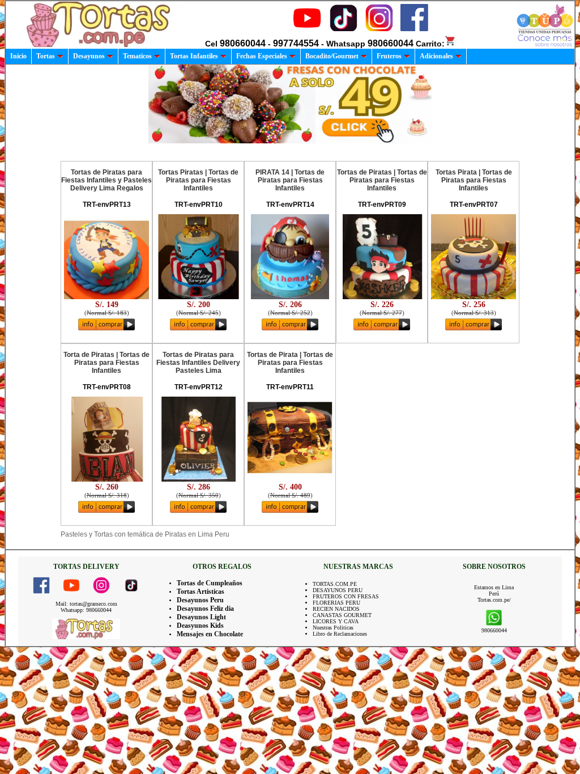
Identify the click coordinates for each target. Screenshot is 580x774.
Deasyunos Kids (200, 626)
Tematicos (137, 56)
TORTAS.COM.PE (335, 584)
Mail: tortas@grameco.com (86, 604)
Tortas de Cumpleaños (209, 583)
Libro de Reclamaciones (340, 634)
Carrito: (430, 43)
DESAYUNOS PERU (337, 590)
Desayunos (89, 56)
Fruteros (389, 56)
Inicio (18, 56)
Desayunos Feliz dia (205, 609)
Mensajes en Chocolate (210, 634)
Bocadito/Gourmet (332, 56)
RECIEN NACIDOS (336, 609)
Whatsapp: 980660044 (86, 610)
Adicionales (436, 56)
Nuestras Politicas (333, 627)
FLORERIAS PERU (336, 602)
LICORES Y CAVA (336, 621)
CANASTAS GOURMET (342, 615)
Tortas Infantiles (194, 56)
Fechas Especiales (261, 56)
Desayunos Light (201, 617)
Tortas (45, 56)
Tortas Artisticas (200, 592)
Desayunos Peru (200, 600)
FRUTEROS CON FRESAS (346, 596)
